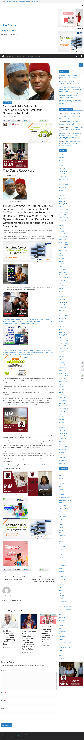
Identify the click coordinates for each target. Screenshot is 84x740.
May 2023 (61, 261)
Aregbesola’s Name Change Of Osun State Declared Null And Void (16, 578)
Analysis (61, 478)
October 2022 (62, 280)
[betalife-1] (15, 124)
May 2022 (61, 294)
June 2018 (61, 422)
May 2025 (61, 195)
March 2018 (62, 430)
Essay (60, 538)
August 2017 (62, 449)
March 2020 (62, 365)
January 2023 (62, 272)
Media (60, 587)
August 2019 (62, 384)
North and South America (66, 606)
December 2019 (63, 373)
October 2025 (62, 182)
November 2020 (63, 343)
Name (3, 693)
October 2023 (62, 247)
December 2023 (63, 242)
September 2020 (63, 348)
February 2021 (63, 335)
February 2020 (63, 367)
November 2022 (63, 277)
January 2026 (62, 174)
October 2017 (62, 444)
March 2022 (62, 299)
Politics (18, 56)
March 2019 (62, 397)
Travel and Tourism (64, 647)
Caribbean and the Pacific (66, 500)
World (60, 655)
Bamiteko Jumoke (63, 133)
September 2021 (63, 316)
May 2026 (61, 163)
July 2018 (61, 419)
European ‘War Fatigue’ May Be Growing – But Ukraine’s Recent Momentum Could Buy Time (70, 101)
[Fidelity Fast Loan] (15, 265)
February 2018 (63, 433)
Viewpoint (61, 653)
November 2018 (63, 408)
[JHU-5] (15, 409)
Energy (61, 530)
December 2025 (63, 176)
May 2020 (61, 359)
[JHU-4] (15, 144)
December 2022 (63, 275)
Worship (61, 658)
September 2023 (63, 250)
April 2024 (62, 231)
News (5, 102)
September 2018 (63, 414)
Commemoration (63, 508)
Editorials (10, 56)
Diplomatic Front (63, 522)
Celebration (62, 503)
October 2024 (62, 215)
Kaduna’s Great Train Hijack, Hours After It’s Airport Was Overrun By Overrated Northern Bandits (71, 143)
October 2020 (62, 346)
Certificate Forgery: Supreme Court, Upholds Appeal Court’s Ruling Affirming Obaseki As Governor (9, 637)
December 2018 (63, 406)
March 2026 (62, 168)
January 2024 (62, 239)
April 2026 (62, 165)
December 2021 (63, 307)
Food (60, 549)
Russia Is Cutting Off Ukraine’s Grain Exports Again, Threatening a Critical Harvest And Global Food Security (69, 83)
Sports (37, 56)
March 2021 (62, 332)
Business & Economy (64, 497)
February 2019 (63, 400)
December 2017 (63, 438)
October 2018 (62, 411)
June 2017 (61, 455)
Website (3, 709)
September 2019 (63, 381)
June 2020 (61, 356)
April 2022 (62, 296)
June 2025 (61, 193)
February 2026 (63, 171)
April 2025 (62, 198)
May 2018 (61, 425)
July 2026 (61, 157)
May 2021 (61, 326)
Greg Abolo (17, 117)
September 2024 (63, 217)
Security (61, 625)
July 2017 (61, 452)
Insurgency (62, 568)
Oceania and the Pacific (65, 609)
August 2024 (62, 220)
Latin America (63, 576)
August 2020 (62, 351)
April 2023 (62, 264)
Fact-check (62, 546)
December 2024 (63, 209)
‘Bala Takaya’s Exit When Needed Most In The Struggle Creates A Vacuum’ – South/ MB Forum (70, 122)
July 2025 (61, 190)
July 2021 (61, 321)
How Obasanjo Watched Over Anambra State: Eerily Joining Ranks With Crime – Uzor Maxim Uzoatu (43, 579)
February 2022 (63, 302)
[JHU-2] (40, 473)
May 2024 (61, 228)
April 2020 (62, 362)
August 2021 (62, 318)
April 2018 (62, 427)
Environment (62, 535)
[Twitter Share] (82, 365)
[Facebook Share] (82, 362)
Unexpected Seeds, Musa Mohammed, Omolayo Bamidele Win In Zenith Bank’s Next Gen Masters (47, 634)
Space (60, 628)
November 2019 (63, 376)
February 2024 (63, 236)
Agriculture (62, 475)
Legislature (62, 579)
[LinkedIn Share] (82, 369)
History (61, 557)
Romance (61, 623)
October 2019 (62, 378)
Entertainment (28, 56)
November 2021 (63, 310)
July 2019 (61, 386)
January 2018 (62, 436)
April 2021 (62, 329)
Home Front (62, 560)
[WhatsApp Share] (82, 375)
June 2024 (61, 225)
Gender (61, 552)
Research (61, 620)
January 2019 (62, 403)
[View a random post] (81, 56)
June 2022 (61, 291)
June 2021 (61, 324)
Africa (60, 473)
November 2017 (63, 441)
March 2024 (62, 234)
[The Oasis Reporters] (3, 56)
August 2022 (62, 286)
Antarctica (62, 481)
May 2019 (61, 392)
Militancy (61, 595)
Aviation (61, 489)
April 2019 (62, 395)
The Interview (62, 639)
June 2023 (61, 258)
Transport (61, 645)
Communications (63, 511)
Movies (61, 598)
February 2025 (63, 204)
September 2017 (63, 447)
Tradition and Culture (65, 642)
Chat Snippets (63, 505)
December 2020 (63, 340)
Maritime (61, 584)
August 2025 (62, 187)
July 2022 (61, 288)
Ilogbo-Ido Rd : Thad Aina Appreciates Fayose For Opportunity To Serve (71, 129)
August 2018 (62, 417)
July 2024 (61, 223)
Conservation (62, 514)
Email (3, 701)
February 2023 (63, 269)
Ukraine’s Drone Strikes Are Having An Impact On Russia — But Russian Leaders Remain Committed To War (70, 89)
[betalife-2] (15, 293)
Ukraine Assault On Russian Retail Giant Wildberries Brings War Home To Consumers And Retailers (70, 95)
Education (61, 527)
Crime (60, 519)
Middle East (62, 590)
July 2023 (61, 255)
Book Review (62, 492)
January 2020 (62, 370)
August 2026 (62, 154)
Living (60, 582)
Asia (60, 486)
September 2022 (63, 283)
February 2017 (63, 460)
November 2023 (63, 245)
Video (60, 650)
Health (61, 554)
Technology (62, 636)
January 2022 (62, 305)
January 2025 (62, 206)
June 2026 (61, 160)
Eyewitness (62, 544)
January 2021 (62, 337)
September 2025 (63, 185)
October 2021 (62, 313)
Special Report (63, 631)
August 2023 (62, 253)
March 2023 (62, 266)
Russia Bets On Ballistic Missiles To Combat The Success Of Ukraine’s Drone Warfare (68, 77)
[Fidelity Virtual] (15, 326)
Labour (61, 574)
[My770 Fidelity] (15, 499)
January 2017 (62, 463)
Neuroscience (63, 601)
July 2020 (61, 354)
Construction (62, 516)
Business (61, 494)
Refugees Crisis (63, 617)
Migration (61, 593)
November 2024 (63, 212)
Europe (61, 541)
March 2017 (62, 457)
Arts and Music (63, 484)
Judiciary (61, 571)
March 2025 (62, 201)
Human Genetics (63, 565)
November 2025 (63, 179)
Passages (61, 612)
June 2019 (61, 389)
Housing (61, 563)
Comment (5, 670)
